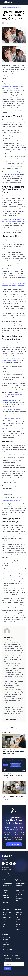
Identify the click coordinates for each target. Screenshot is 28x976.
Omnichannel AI (7, 888)
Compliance (6, 897)
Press (17, 926)
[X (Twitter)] (10, 863)
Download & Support (8, 949)
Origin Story (19, 914)
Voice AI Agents (7, 885)
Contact (18, 929)
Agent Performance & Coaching (11, 7)
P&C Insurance (20, 888)
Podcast (5, 942)
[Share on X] (4, 727)
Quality (5, 900)
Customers (19, 919)
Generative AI (6, 890)
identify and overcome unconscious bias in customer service (14, 221)
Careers (18, 924)
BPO (17, 900)
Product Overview (7, 883)
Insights (5, 892)
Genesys (5, 926)
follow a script (22, 149)
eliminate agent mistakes (9, 360)
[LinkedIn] (3, 863)
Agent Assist (6, 902)
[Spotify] (14, 863)
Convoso (5, 924)
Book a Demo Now (14, 844)
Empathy (4, 240)
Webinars (5, 939)
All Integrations (7, 912)
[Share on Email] (15, 727)
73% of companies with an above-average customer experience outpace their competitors (14, 84)
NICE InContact (7, 917)
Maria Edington (9, 23)
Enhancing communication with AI (12, 429)
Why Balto (19, 912)
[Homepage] (9, 2)
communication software (13, 394)
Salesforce (5, 922)
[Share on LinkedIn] (12, 727)
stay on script (14, 174)
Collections (19, 894)
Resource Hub (6, 937)
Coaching (5, 895)
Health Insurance (20, 883)
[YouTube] (7, 863)
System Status (6, 944)
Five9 (4, 919)
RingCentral (6, 914)
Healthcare (19, 885)
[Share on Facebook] (8, 727)
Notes (4, 904)
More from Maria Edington (11, 719)
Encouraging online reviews (11, 500)
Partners (18, 922)
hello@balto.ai (5, 859)
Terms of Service (6, 875)
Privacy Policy (5, 873)
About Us (18, 917)
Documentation (7, 946)
